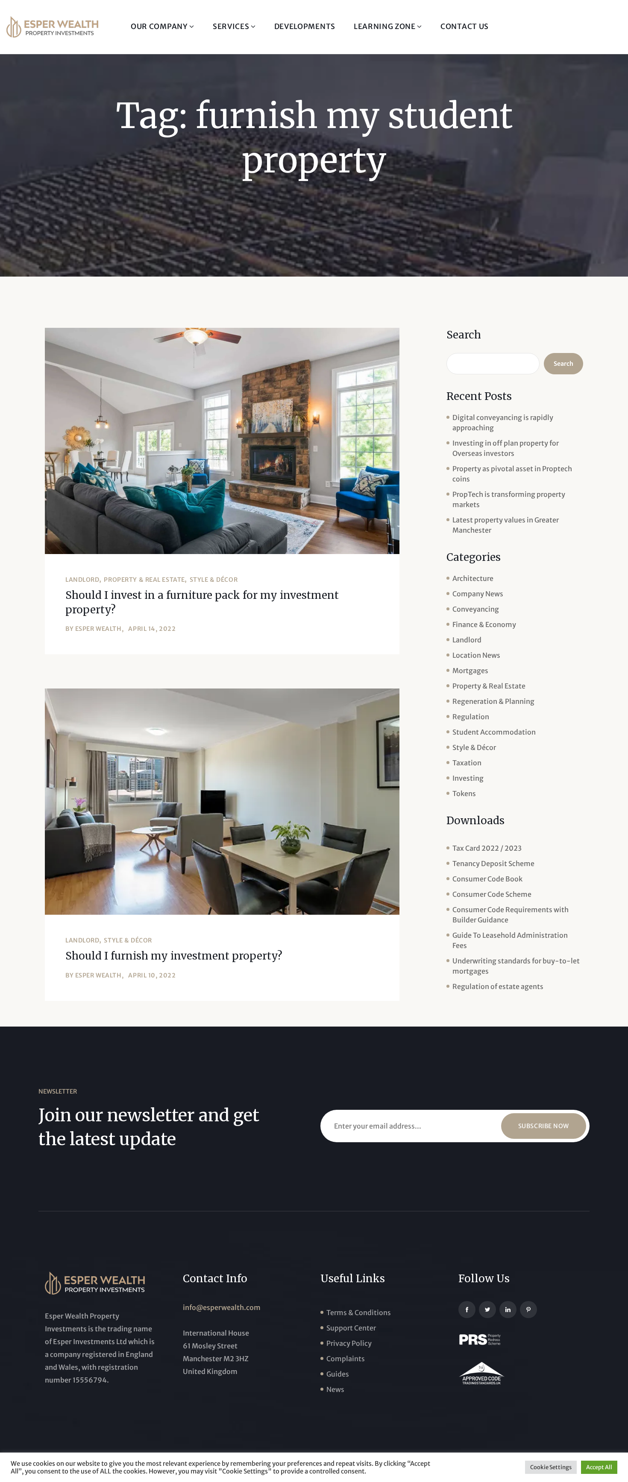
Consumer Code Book (487, 879)
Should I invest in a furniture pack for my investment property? (202, 602)
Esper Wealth (98, 629)
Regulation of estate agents (497, 986)
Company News (477, 593)
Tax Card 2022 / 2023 (487, 848)
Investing (468, 778)
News (335, 1389)
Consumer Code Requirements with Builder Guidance (510, 914)
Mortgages (470, 670)
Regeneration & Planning (493, 701)
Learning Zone (385, 26)
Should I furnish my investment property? (173, 956)
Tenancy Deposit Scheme (493, 863)
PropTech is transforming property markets (508, 499)
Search (463, 334)
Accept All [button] (599, 1467)
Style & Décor (214, 579)
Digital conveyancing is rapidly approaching (502, 422)
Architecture (472, 578)
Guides (337, 1374)
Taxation (466, 763)
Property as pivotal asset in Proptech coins (512, 473)
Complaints (345, 1358)
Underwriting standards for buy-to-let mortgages (516, 966)
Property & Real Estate (144, 579)
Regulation (470, 716)
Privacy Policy (349, 1343)
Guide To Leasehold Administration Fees (510, 940)
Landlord (82, 579)
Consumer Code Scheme (491, 894)
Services (232, 26)
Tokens (464, 793)
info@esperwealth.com (222, 1307)
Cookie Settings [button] (551, 1467)
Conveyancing (475, 609)
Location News (476, 655)
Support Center (351, 1328)
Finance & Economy (484, 624)
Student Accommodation (494, 732)
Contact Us (464, 26)
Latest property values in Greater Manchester (505, 525)
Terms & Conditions (358, 1312)
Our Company (160, 26)
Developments (304, 26)
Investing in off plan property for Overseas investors (505, 448)
